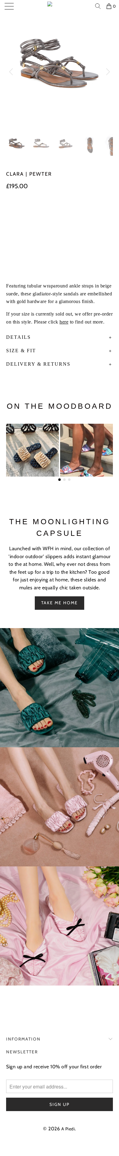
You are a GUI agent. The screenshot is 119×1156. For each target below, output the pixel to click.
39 (60, 210)
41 (92, 210)
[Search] (99, 6)
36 (13, 210)
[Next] (107, 71)
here (64, 321)
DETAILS (18, 337)
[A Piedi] (59, 6)
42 (13, 223)
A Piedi (68, 1129)
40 (76, 210)
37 (28, 210)
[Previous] (12, 71)
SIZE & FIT (21, 350)
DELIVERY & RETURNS (38, 364)
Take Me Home (59, 602)
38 (44, 210)
